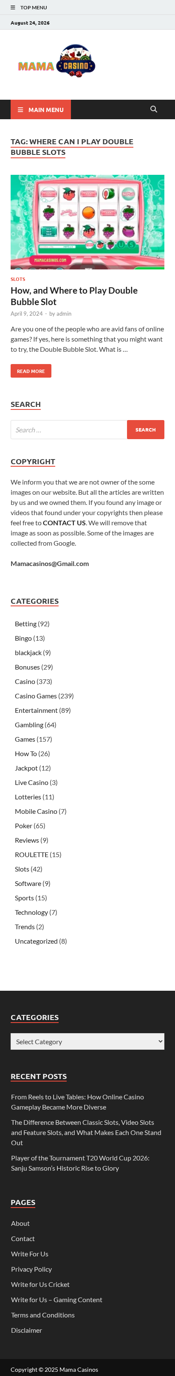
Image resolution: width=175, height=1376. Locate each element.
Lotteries (28, 797)
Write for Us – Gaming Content (56, 1299)
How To (26, 753)
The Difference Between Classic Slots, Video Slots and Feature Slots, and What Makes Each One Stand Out (86, 1132)
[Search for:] (87, 429)
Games (25, 739)
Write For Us (29, 1254)
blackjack (28, 652)
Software (28, 883)
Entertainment (36, 710)
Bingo (23, 638)
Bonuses (27, 667)
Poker (23, 825)
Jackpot (26, 768)
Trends (25, 926)
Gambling (29, 724)
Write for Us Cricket (40, 1284)
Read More (28, 369)
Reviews (27, 840)
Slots (18, 278)
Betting (26, 623)
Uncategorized (36, 941)
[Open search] (153, 109)
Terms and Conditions (43, 1315)
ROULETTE (31, 854)
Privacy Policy (31, 1269)
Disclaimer (26, 1330)
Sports (24, 898)
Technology (31, 912)
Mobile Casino (36, 811)
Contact (23, 1238)
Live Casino (31, 782)
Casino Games (36, 696)
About (20, 1223)
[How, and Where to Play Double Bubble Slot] (87, 223)
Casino (25, 681)
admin (63, 313)
